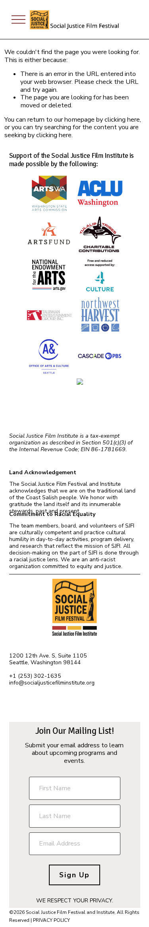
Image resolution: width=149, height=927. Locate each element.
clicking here (122, 119)
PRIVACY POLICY (51, 920)
